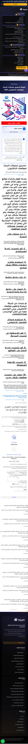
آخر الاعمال (19, 54)
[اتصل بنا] (14, 437)
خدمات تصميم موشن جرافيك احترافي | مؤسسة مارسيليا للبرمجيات (15, 39)
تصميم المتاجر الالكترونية (19, 658)
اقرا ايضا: (25, 393)
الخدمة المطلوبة (22, 475)
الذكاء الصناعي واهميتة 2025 (18, 685)
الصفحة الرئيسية (21, 13)
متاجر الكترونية (20, 60)
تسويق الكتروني (20, 64)
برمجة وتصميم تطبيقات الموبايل (17, 661)
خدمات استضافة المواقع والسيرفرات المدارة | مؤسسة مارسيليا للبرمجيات (15, 28)
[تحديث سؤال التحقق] (13, 484)
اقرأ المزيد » (25, 514)
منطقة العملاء (21, 727)
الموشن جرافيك (20, 669)
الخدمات (19, 24)
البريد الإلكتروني (23, 472)
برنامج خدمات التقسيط (19, 51)
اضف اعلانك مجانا (20, 730)
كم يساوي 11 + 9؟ (22, 482)
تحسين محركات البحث (19, 666)
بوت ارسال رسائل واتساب (19, 702)
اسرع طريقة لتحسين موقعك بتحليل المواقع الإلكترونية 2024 (15, 395)
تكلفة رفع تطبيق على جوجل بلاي (17, 705)
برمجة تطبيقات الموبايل (19, 32)
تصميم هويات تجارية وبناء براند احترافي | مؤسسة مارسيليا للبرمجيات (15, 42)
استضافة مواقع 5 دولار (19, 683)
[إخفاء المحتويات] (24, 135)
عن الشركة (19, 14)
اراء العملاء (21, 18)
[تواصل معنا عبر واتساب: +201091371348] (3, 741)
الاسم (25, 471)
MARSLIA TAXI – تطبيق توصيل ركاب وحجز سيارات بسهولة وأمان (15, 48)
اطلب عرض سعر (22, 67)
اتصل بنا (14, 442)
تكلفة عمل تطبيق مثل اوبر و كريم (17, 694)
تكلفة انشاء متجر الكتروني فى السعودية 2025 (15, 697)
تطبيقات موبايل (20, 61)
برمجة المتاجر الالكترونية (18, 31)
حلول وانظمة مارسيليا (16, 44)
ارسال (25, 489)
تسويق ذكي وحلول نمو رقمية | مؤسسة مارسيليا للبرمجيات (15, 35)
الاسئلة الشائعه (20, 21)
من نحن (22, 16)
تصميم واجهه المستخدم (18, 62)
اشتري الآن (15, 4)
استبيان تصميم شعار (19, 724)
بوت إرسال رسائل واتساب (18, 52)
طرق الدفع (21, 19)
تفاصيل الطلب (23, 481)
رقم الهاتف (24, 474)
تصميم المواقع (20, 29)
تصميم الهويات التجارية (19, 672)
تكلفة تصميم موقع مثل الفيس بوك (17, 688)
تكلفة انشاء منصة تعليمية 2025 (17, 691)
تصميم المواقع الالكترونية (19, 655)
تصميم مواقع (20, 58)
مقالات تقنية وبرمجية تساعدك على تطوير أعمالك (14, 22)
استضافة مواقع (20, 57)
